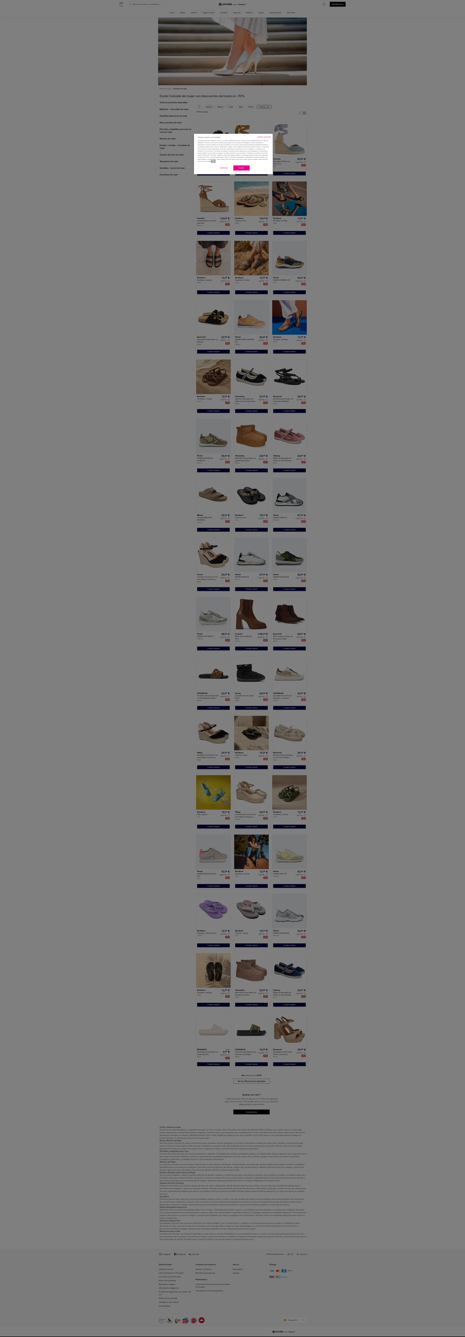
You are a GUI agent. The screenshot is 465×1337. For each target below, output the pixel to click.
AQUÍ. (213, 161)
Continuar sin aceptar (264, 137)
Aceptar (241, 168)
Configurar (224, 168)
